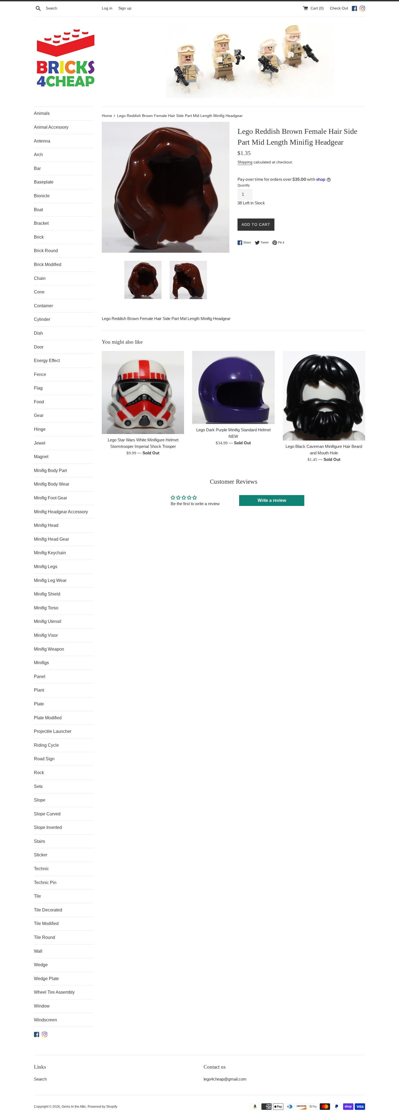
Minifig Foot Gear (50, 498)
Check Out (339, 8)
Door (38, 347)
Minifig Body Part (50, 470)
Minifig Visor (46, 635)
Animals (42, 113)
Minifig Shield (47, 594)
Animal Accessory (51, 127)
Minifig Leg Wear (50, 580)
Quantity (243, 185)
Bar (37, 168)
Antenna (42, 141)
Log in (107, 8)
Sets (38, 786)
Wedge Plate (46, 978)
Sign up (124, 8)
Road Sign (44, 758)
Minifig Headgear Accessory (61, 511)
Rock (39, 772)
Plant (39, 690)
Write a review (272, 500)
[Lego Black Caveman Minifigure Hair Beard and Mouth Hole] (324, 396)
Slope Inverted (48, 827)
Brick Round (46, 250)
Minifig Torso (46, 608)
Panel (39, 676)
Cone (39, 292)
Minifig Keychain (50, 552)
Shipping (244, 162)
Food (39, 402)
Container (43, 305)
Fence (40, 374)
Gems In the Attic (74, 1107)
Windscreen (45, 1020)
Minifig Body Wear (51, 484)
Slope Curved (47, 814)
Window (42, 1006)
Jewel (39, 443)
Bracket (41, 223)
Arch (38, 154)
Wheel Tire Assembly (54, 992)
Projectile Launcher (52, 731)
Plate (39, 704)
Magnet (41, 456)
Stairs (39, 841)
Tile (37, 896)
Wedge (41, 964)
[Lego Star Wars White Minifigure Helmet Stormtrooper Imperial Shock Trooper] (143, 392)
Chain (40, 278)
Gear (38, 415)
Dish (38, 333)
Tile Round (44, 937)
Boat (38, 209)
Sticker (40, 855)
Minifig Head (46, 525)
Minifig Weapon (49, 649)
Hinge (40, 429)
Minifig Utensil (47, 621)
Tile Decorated (48, 910)
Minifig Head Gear (51, 539)
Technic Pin (45, 882)
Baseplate (43, 182)
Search (40, 1079)
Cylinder (42, 319)
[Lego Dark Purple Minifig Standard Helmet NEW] (233, 387)
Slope (39, 800)
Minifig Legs (45, 566)
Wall (38, 951)
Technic (41, 868)
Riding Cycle (46, 745)
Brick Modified (47, 264)
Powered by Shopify (102, 1107)
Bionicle (42, 196)
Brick (39, 237)
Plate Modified (48, 717)
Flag (38, 388)
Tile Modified (46, 923)
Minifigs (41, 662)
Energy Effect (47, 360)
